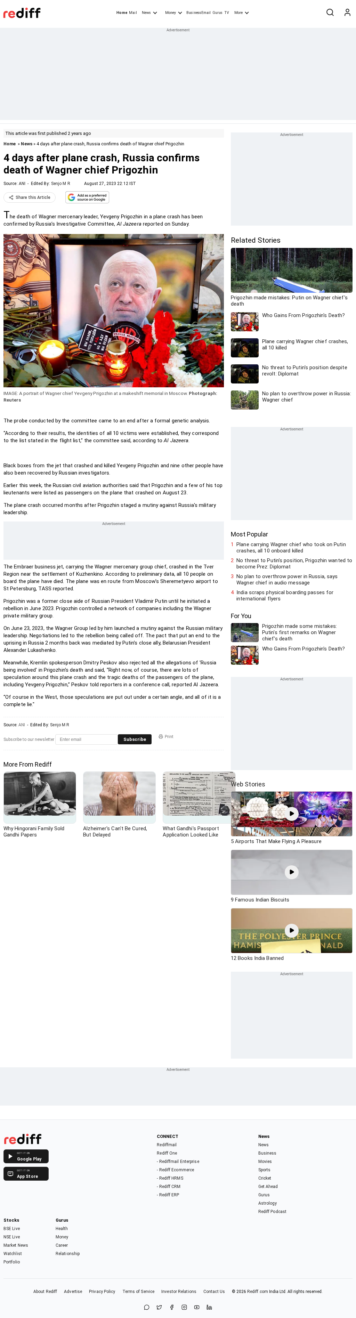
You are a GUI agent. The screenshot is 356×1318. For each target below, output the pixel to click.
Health (62, 1228)
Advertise (73, 1291)
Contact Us (214, 1291)
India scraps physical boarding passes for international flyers (284, 595)
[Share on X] (159, 1307)
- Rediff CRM (168, 1186)
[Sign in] (347, 12)
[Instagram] (184, 1307)
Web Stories (248, 784)
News (146, 12)
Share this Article (33, 197)
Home (121, 12)
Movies (265, 1161)
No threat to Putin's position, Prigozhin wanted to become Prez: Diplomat (294, 563)
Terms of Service (138, 1291)
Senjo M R (60, 183)
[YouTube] (197, 1307)
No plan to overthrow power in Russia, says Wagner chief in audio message (287, 579)
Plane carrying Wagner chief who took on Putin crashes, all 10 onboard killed (291, 547)
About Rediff (45, 1291)
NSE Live (11, 1237)
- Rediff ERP (168, 1194)
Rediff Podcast (272, 1211)
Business (267, 1153)
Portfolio (11, 1262)
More (238, 12)
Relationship (68, 1253)
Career (62, 1245)
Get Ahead (268, 1186)
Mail (133, 12)
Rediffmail (167, 1144)
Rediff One (167, 1153)
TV (226, 12)
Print (169, 736)
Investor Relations (178, 1291)
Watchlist (12, 1253)
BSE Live (11, 1228)
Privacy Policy (102, 1291)
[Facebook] (172, 1307)
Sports (264, 1169)
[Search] (330, 12)
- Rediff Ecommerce (175, 1169)
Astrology (267, 1203)
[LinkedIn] (209, 1307)
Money (170, 12)
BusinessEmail (198, 12)
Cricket (265, 1178)
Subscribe (134, 739)
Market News (15, 1245)
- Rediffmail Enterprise (178, 1161)
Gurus (217, 12)
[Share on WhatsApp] (146, 1307)
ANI (22, 183)
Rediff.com (257, 1291)
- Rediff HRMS (170, 1178)
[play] (292, 814)
